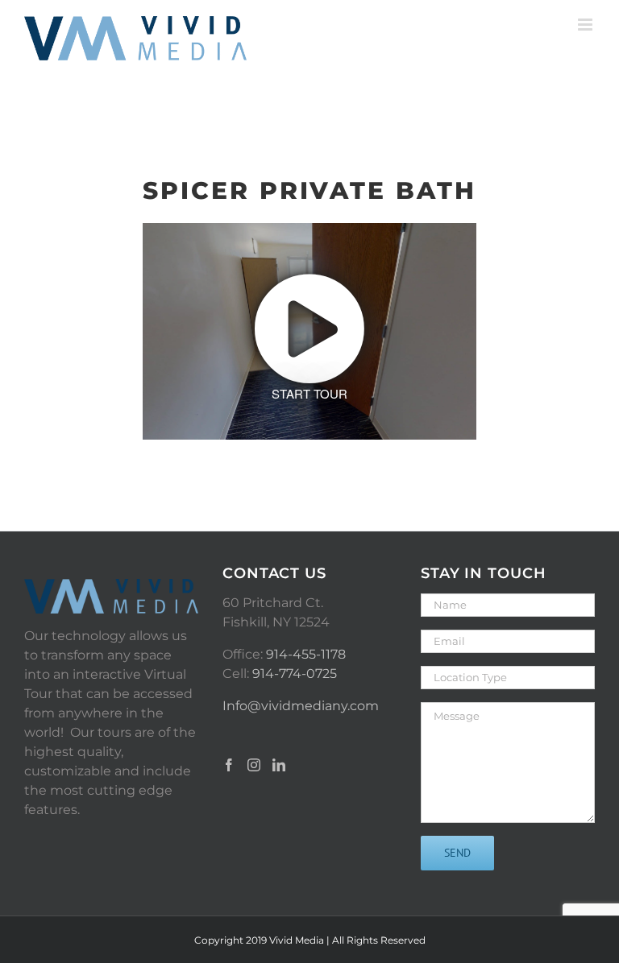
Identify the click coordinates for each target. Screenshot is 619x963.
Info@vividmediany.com (300, 705)
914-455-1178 (306, 654)
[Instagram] (253, 764)
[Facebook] (228, 764)
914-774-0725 (294, 673)
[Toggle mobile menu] (586, 24)
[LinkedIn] (278, 764)
